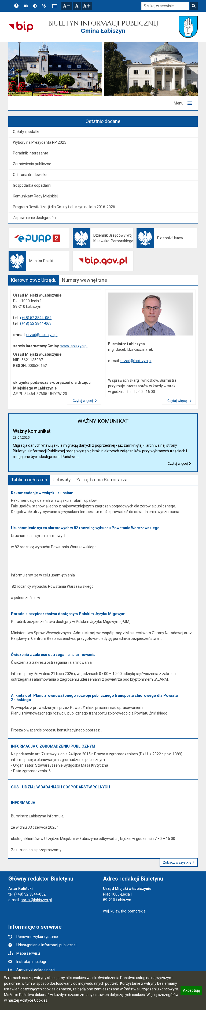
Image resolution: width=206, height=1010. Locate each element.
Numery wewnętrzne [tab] (84, 280)
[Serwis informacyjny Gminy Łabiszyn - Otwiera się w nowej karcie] (188, 27)
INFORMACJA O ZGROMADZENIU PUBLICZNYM (53, 746)
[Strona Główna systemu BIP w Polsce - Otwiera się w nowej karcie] (20, 26)
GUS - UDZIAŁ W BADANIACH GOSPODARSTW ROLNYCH (60, 787)
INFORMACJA (23, 802)
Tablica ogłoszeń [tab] (29, 479)
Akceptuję (191, 991)
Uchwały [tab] (62, 479)
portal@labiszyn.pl (36, 900)
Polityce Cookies (33, 1000)
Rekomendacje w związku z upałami (43, 493)
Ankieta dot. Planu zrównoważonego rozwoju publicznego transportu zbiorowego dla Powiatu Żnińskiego (94, 697)
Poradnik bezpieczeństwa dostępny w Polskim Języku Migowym (68, 614)
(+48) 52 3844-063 (36, 323)
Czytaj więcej (83, 401)
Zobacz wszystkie (177, 862)
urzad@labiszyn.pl (41, 335)
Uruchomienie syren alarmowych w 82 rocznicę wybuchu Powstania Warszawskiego (85, 528)
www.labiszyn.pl (73, 346)
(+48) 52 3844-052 (36, 318)
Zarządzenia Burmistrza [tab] (101, 479)
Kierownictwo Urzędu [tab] (34, 280)
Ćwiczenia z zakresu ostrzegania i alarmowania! (54, 654)
